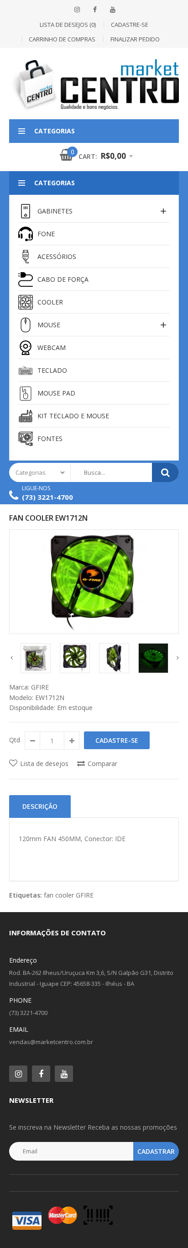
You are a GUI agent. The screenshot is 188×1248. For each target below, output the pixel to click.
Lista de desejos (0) (68, 24)
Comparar (102, 763)
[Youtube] (64, 1073)
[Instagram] (77, 9)
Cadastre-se (129, 24)
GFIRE (40, 687)
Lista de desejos (44, 763)
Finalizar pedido (135, 39)
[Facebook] (95, 9)
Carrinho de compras (62, 39)
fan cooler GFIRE (69, 895)
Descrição (39, 806)
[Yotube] (112, 9)
